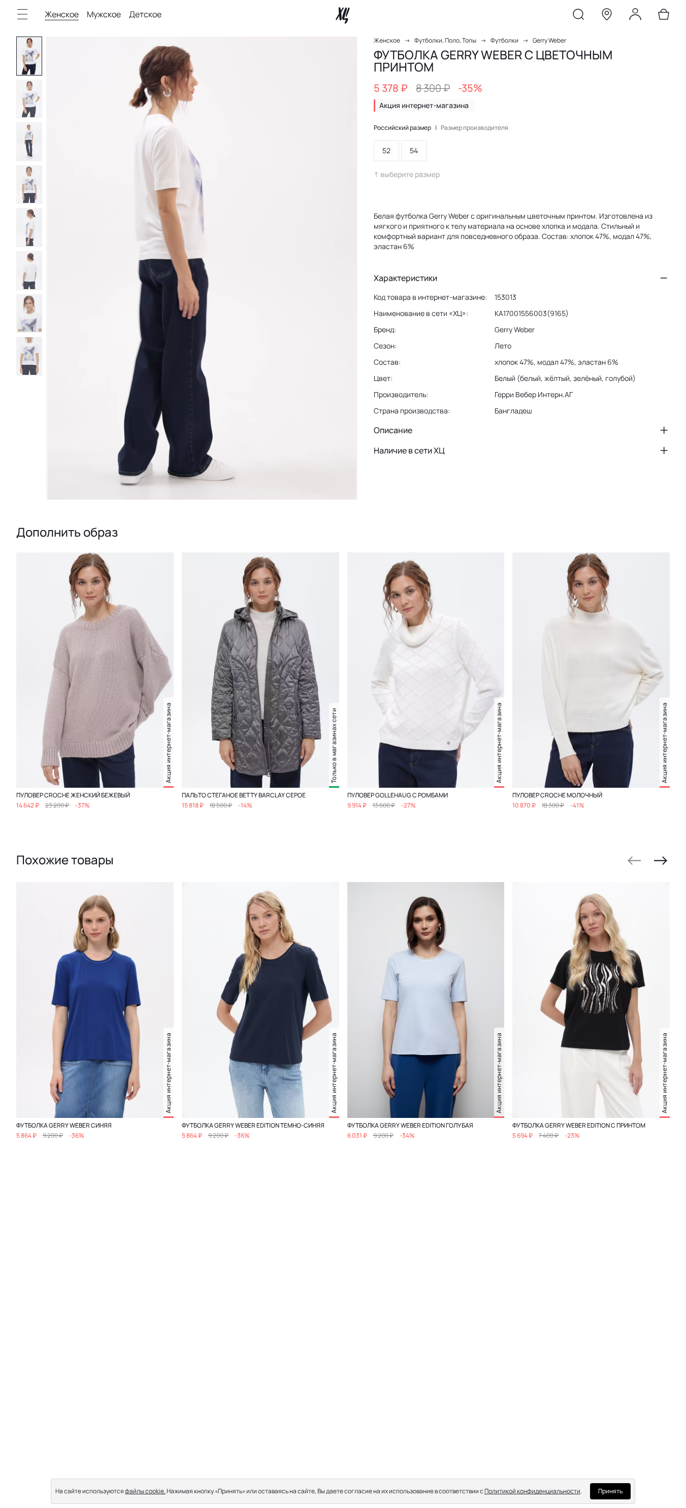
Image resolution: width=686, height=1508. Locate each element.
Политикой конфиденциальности (532, 1491)
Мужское (104, 14)
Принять (610, 1491)
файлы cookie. (145, 1491)
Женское (62, 14)
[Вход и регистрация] (635, 16)
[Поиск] (578, 16)
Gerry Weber (549, 40)
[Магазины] (607, 16)
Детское (145, 14)
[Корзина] (664, 16)
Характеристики (405, 278)
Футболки (504, 40)
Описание (393, 430)
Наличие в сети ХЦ (409, 450)
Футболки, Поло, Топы (445, 40)
